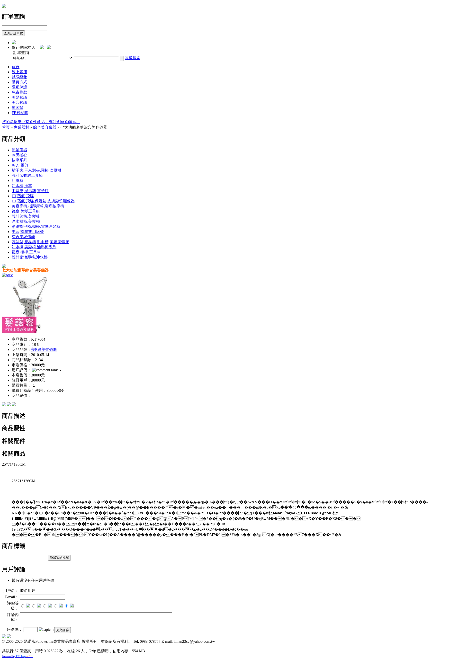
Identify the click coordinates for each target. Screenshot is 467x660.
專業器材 (21, 127)
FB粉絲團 (20, 113)
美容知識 (19, 102)
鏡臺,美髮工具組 (26, 211)
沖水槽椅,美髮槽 (26, 221)
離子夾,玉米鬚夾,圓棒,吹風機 (36, 170)
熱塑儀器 (19, 150)
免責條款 (19, 92)
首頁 (15, 67)
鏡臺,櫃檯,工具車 (26, 252)
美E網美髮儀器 (44, 350)
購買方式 (19, 82)
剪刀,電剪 (20, 165)
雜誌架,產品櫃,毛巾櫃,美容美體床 (40, 242)
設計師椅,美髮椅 (26, 216)
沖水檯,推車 (22, 186)
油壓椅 (17, 180)
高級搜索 (132, 58)
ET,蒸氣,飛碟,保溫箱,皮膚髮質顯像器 (43, 201)
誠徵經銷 (19, 77)
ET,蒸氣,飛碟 (23, 196)
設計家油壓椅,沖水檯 (30, 257)
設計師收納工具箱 (27, 175)
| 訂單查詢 (20, 53)
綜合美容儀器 (44, 127)
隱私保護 (19, 87)
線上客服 (19, 72)
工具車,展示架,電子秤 (30, 191)
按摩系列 (19, 160)
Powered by (17, 656)
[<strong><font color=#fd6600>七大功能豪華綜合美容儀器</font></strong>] (30, 332)
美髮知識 (19, 97)
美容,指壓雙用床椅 (28, 232)
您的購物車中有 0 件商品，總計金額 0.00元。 (41, 122)
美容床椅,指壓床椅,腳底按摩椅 (38, 206)
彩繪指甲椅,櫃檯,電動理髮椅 (36, 226)
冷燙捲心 (19, 155)
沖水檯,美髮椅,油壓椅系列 (34, 247)
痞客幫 (17, 108)
